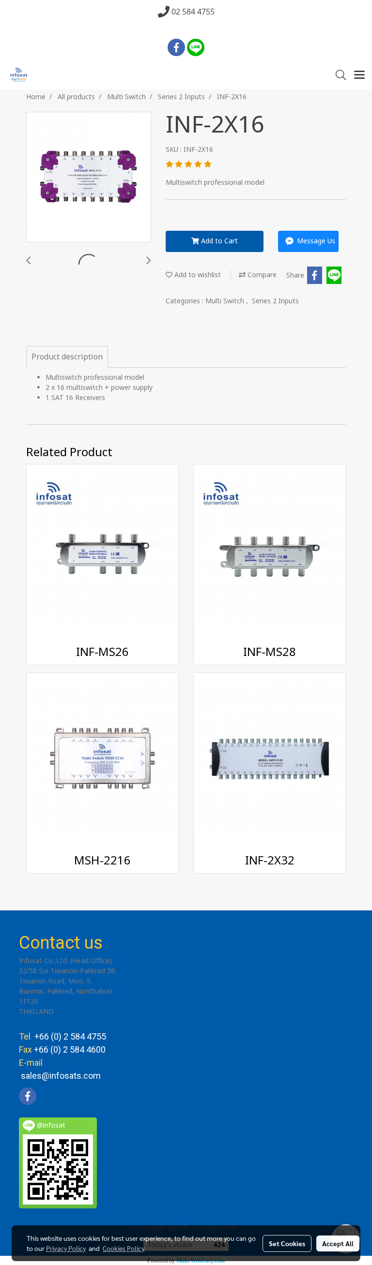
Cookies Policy (123, 1248)
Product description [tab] (67, 357)
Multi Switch (225, 301)
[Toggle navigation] (359, 75)
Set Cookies (287, 1243)
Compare (261, 275)
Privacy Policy (66, 1248)
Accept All (338, 1243)
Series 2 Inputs (275, 301)
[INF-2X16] (89, 177)
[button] (337, 75)
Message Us (315, 241)
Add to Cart (218, 241)
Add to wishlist (196, 275)
